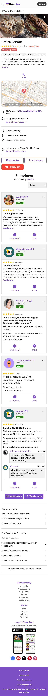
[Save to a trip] (40, 17)
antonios (30, 179)
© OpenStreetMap (27, 104)
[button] (24, 91)
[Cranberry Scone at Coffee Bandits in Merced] (12, 26)
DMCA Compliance (24, 680)
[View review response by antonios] (5, 467)
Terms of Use (24, 675)
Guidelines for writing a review (15, 518)
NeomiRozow (22, 300)
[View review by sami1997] (9, 200)
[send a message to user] (27, 197)
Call (24, 77)
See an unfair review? (11, 555)
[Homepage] (13, 4)
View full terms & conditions (14, 560)
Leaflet (8, 104)
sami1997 (20, 197)
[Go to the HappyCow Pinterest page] (29, 658)
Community (24, 582)
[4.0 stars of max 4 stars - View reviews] (6, 46)
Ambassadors (24, 589)
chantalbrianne (23, 249)
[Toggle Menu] (2, 4)
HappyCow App (24, 622)
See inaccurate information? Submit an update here (19, 544)
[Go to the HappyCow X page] (24, 658)
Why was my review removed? (15, 513)
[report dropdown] (43, 197)
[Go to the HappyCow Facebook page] (13, 658)
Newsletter (24, 597)
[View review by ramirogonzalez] (9, 363)
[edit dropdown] (42, 455)
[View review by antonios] (9, 414)
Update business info (16, 151)
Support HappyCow (24, 685)
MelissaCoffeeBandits (20, 451)
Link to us (24, 614)
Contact (24, 611)
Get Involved (24, 600)
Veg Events (24, 592)
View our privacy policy (11, 523)
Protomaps (15, 104)
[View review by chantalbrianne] (9, 252)
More (3, 67)
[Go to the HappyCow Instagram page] (35, 658)
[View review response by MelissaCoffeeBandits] (5, 452)
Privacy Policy (24, 671)
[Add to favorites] (45, 17)
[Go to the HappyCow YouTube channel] (18, 658)
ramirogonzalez (23, 360)
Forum (24, 594)
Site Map (24, 617)
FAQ (24, 608)
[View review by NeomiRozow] (9, 303)
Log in (42, 4)
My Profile (24, 586)
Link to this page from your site (15, 550)
